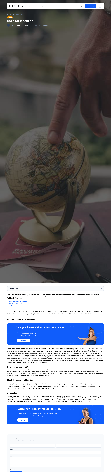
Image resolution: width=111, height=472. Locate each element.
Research (12, 14)
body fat (38, 357)
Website (11, 449)
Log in (81, 6)
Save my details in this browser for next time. (21, 469)
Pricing (49, 6)
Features (30, 6)
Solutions (40, 6)
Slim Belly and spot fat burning (17, 305)
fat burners (68, 373)
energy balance (53, 370)
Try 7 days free (23, 340)
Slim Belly (12, 383)
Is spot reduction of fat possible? (18, 301)
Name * (11, 443)
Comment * (12, 456)
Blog (8, 14)
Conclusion (12, 308)
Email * (62, 443)
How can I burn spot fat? (15, 303)
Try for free (90, 6)
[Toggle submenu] (34, 6)
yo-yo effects (21, 399)
